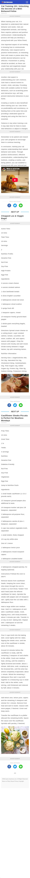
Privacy (16, 781)
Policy (8, 781)
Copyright (21, 781)
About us (4, 781)
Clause (12, 781)
